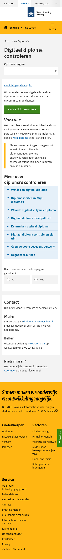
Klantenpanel (10, 528)
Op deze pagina (14, 64)
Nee (42, 279)
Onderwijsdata (42, 3)
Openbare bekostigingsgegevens (14, 487)
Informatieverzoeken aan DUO (14, 521)
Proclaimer (8, 539)
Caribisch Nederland (13, 549)
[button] (52, 27)
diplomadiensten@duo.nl (38, 321)
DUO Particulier (46, 411)
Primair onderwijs (42, 436)
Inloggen (7, 447)
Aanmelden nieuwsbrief (15, 499)
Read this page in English (18, 85)
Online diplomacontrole (24, 111)
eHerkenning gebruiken (15, 515)
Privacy (6, 544)
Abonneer (10, 370)
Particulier (9, 3)
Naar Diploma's (20, 41)
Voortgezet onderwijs (44, 441)
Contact (6, 504)
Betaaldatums (10, 494)
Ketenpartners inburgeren (40, 465)
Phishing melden (11, 509)
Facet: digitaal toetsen (14, 436)
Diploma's (30, 28)
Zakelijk (25, 3)
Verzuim (6, 441)
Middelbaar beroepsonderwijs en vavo (44, 450)
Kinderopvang (40, 431)
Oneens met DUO (12, 533)
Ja (13, 279)
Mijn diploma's (21, 137)
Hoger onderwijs (41, 459)
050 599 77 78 (36, 343)
